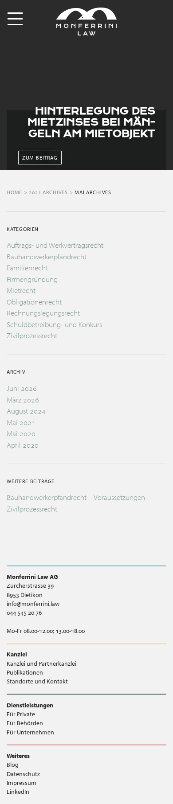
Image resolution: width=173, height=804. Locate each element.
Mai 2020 (21, 433)
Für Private (21, 714)
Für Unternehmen (30, 732)
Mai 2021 (21, 422)
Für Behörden (25, 723)
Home (14, 192)
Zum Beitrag (40, 157)
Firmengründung (32, 279)
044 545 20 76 (24, 613)
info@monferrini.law (33, 604)
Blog (13, 765)
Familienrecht (27, 267)
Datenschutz (23, 774)
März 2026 (23, 399)
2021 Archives (48, 192)
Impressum (21, 783)
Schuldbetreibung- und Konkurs (54, 324)
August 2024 (26, 410)
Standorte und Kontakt (37, 681)
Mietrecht (21, 290)
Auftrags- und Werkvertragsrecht (55, 245)
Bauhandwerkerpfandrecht (46, 256)
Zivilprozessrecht (32, 335)
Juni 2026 (22, 388)
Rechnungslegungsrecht (43, 312)
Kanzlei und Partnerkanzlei (41, 663)
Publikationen (25, 672)
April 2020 (23, 444)
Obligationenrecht (34, 301)
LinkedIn (18, 792)
